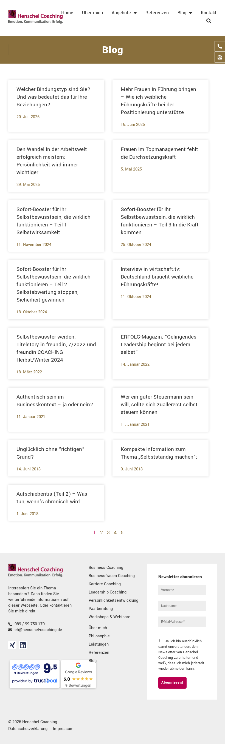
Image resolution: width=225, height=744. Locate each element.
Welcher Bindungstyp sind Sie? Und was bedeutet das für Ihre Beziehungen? (53, 97)
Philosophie (99, 636)
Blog (182, 13)
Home (67, 13)
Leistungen (99, 644)
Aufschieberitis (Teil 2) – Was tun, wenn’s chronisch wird (51, 498)
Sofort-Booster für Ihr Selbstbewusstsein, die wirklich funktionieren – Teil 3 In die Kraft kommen (160, 221)
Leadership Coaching (107, 592)
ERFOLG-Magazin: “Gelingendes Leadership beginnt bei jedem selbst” (158, 344)
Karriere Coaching (105, 584)
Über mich (92, 13)
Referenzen (157, 13)
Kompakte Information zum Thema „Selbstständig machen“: (159, 453)
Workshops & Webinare (109, 617)
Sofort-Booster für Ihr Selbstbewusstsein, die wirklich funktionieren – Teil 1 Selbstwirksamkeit (53, 221)
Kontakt (208, 13)
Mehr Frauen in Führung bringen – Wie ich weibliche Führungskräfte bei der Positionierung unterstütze (158, 101)
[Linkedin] (23, 645)
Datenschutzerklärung (27, 729)
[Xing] (12, 645)
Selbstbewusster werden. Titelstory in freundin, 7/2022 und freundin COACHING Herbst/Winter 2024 (56, 348)
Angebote (121, 13)
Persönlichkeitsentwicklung (113, 600)
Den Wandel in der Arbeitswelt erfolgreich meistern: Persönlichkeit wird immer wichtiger (51, 161)
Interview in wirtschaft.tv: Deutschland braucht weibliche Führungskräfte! (157, 276)
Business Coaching (106, 567)
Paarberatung (101, 609)
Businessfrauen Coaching (112, 576)
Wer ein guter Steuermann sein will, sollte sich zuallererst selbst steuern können (159, 404)
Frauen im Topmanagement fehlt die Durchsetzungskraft (159, 153)
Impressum (63, 729)
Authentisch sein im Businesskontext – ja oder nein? (54, 400)
